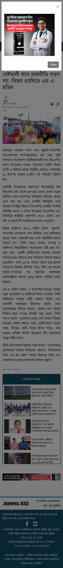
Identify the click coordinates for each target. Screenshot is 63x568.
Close (53, 64)
